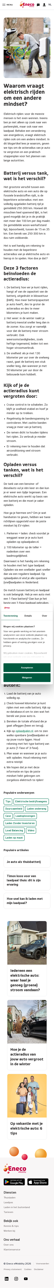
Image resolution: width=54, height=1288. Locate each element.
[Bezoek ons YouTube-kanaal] (26, 1279)
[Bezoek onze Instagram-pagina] (16, 1279)
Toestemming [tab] (10, 615)
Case (8, 816)
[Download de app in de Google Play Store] (14, 1182)
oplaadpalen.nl (24, 731)
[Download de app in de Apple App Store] (38, 1182)
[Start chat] (38, 5)
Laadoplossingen (25, 816)
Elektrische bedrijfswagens (31, 801)
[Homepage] (27, 4)
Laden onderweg (36, 808)
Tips (7, 801)
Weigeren (27, 677)
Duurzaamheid (13, 808)
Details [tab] (28, 615)
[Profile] (44, 5)
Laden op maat (14, 837)
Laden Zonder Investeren (20, 823)
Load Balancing (14, 830)
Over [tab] (44, 615)
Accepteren (27, 667)
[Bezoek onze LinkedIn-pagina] (7, 1279)
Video (31, 830)
